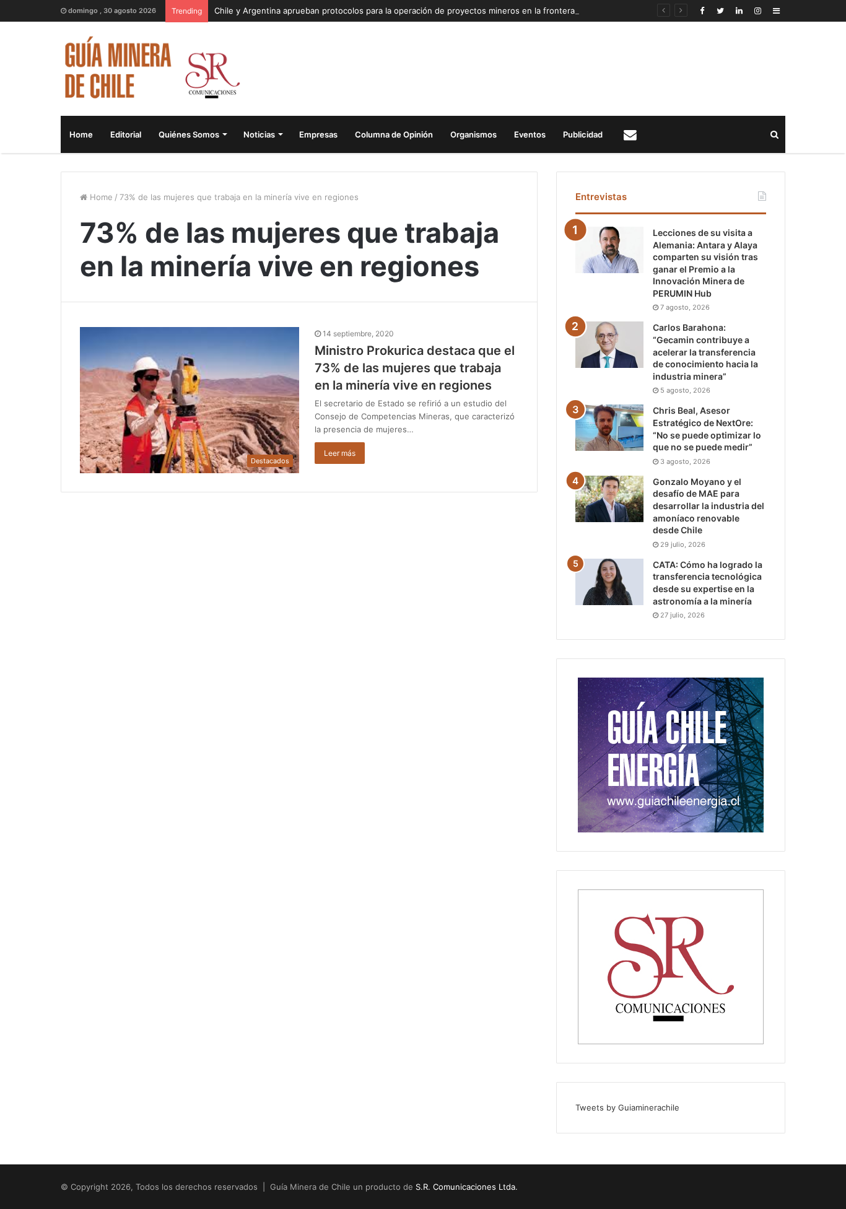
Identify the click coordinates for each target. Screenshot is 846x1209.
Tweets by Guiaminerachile (627, 1107)
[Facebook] (701, 11)
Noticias (259, 134)
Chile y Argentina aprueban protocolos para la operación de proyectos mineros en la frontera (394, 10)
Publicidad (583, 134)
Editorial (125, 134)
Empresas (318, 134)
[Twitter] (720, 11)
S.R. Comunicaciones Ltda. (467, 1187)
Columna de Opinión (394, 134)
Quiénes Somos (189, 134)
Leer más (339, 453)
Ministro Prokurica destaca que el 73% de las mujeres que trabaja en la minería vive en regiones (415, 368)
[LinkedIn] (739, 11)
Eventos (530, 134)
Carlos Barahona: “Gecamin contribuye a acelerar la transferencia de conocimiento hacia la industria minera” (705, 351)
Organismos (473, 134)
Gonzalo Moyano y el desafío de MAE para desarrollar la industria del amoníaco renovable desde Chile (708, 505)
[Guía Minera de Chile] (151, 68)
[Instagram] (757, 11)
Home (81, 134)
